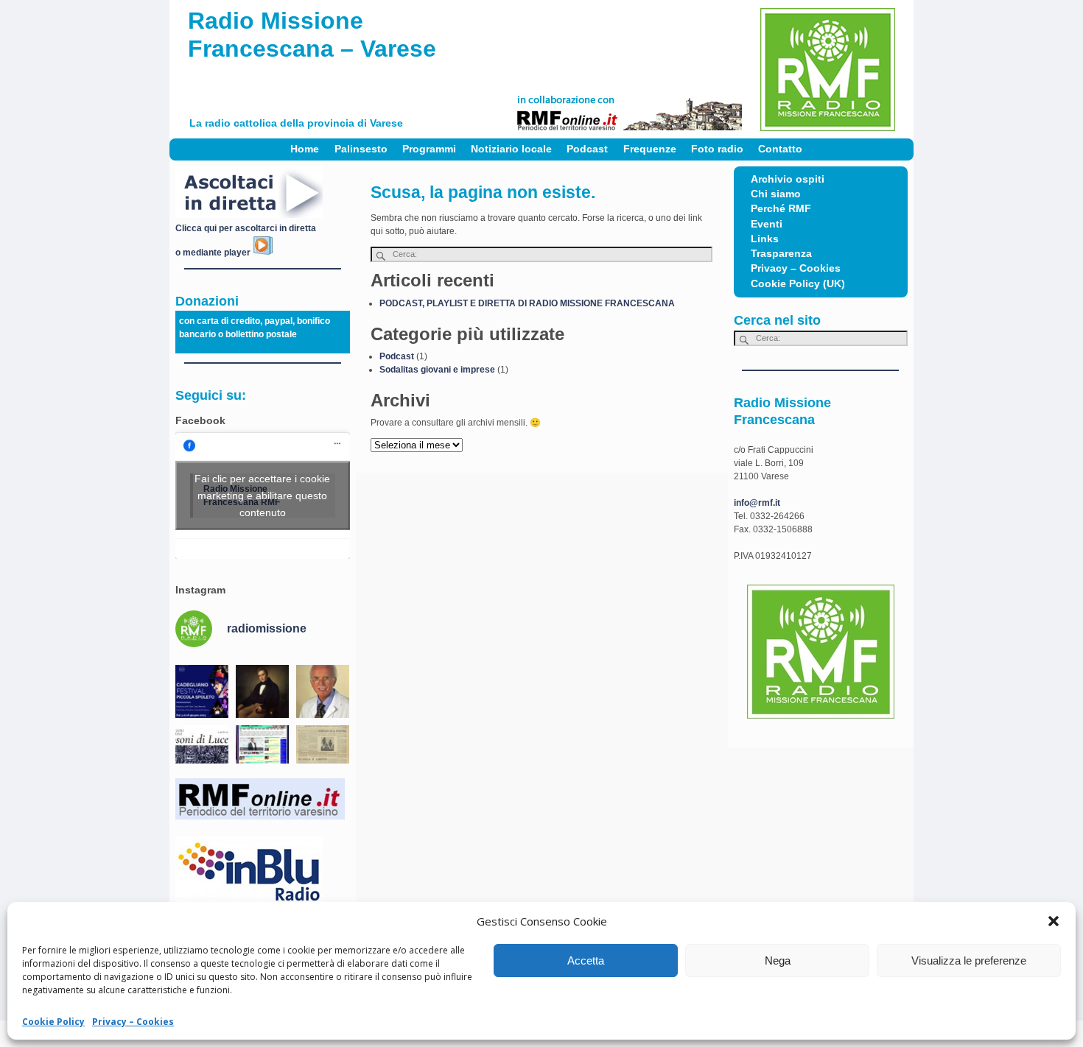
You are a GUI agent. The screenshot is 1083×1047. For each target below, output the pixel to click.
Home (304, 149)
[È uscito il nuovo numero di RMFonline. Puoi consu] (262, 751)
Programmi (429, 149)
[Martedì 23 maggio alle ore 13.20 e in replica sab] (201, 691)
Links (765, 238)
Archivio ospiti (787, 179)
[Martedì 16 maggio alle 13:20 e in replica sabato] (201, 751)
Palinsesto (361, 149)
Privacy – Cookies (133, 1021)
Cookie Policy (53, 1021)
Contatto (780, 149)
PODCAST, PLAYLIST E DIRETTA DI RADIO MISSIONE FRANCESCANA (527, 303)
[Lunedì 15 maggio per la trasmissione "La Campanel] (322, 751)
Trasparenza (781, 253)
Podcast (587, 149)
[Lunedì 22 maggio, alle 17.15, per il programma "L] (262, 691)
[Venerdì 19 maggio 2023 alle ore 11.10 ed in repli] (322, 691)
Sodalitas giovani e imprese (437, 369)
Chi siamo (776, 194)
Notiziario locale (511, 149)
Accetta (585, 960)
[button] (1053, 921)
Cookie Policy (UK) (798, 283)
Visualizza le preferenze (968, 960)
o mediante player (214, 252)
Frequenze (649, 149)
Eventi (766, 224)
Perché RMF (781, 208)
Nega (778, 960)
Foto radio (717, 149)
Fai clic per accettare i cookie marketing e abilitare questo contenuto (262, 495)
